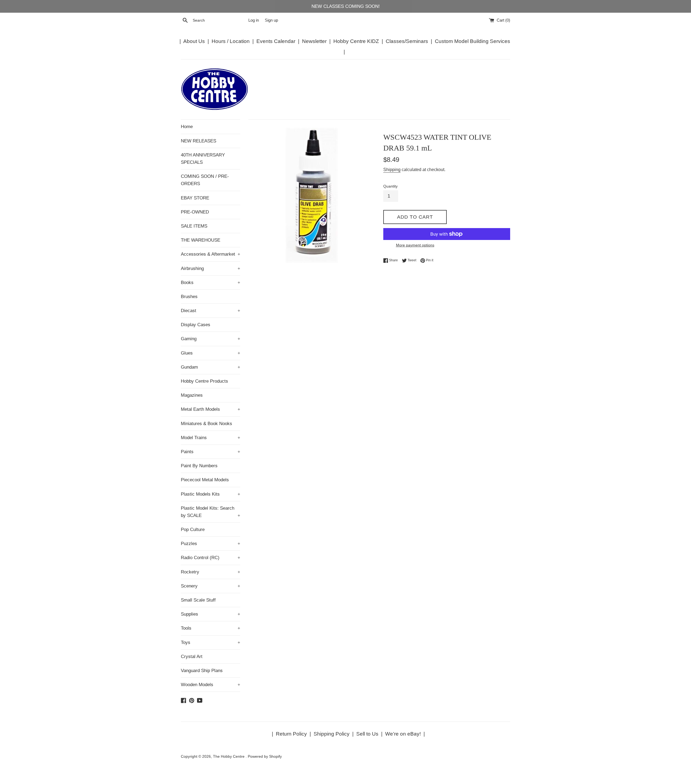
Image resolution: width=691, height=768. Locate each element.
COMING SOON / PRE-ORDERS (205, 180)
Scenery (210, 586)
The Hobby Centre (229, 756)
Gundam (210, 367)
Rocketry (210, 572)
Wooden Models (210, 684)
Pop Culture (193, 529)
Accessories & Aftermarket (210, 254)
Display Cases (195, 324)
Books (210, 282)
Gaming (210, 338)
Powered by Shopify (265, 756)
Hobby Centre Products (204, 381)
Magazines (192, 395)
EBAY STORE (195, 198)
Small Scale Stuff (198, 600)
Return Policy (291, 734)
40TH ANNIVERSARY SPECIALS (203, 158)
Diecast (210, 310)
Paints (210, 451)
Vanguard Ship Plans (202, 670)
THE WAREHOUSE (200, 240)
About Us (194, 41)
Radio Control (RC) (210, 557)
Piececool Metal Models (205, 479)
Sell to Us (367, 734)
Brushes (189, 296)
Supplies (210, 614)
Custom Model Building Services (472, 41)
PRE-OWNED (195, 212)
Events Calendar (275, 41)
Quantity (390, 186)
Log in (253, 20)
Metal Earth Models (210, 409)
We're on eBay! (403, 734)
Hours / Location (231, 41)
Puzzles (210, 543)
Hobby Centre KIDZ (356, 41)
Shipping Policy (332, 734)
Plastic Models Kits (210, 494)
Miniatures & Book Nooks (206, 423)
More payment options (415, 245)
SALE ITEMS (194, 226)
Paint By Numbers (199, 465)
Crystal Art (191, 656)
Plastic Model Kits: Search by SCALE (210, 512)
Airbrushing (210, 268)
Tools (210, 628)
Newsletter (314, 41)
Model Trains (210, 437)
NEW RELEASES (198, 140)
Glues (210, 353)
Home (187, 126)
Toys (210, 642)
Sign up (271, 20)
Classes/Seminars (407, 41)
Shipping (392, 169)
